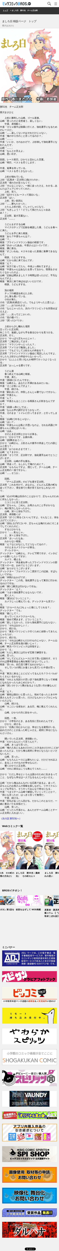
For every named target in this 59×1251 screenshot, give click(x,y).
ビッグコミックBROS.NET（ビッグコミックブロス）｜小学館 (17, 3)
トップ (5, 10)
